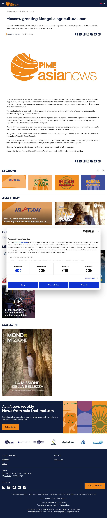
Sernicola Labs (65, 505)
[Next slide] (103, 170)
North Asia (21, 11)
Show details (90, 278)
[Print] (99, 34)
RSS (42, 498)
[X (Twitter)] (80, 34)
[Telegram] (91, 34)
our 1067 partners (21, 242)
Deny (23, 285)
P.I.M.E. (4, 464)
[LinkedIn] (84, 34)
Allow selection (53, 285)
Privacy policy (61, 498)
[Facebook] (76, 34)
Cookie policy (50, 498)
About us (5, 460)
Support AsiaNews (9, 455)
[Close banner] (98, 231)
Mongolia (30, 11)
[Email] (95, 34)
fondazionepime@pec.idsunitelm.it (84, 494)
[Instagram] (3, 487)
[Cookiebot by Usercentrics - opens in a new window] (84, 231)
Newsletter (58, 460)
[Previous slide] (97, 170)
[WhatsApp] (88, 34)
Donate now (93, 486)
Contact (57, 455)
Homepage (10, 11)
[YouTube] (19, 487)
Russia (17, 34)
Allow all (84, 285)
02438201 (7, 476)
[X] (8, 487)
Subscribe (12, 427)
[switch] (42, 270)
